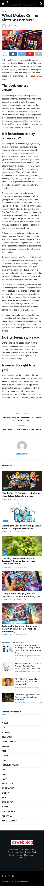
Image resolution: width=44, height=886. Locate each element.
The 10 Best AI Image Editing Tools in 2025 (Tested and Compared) (27, 681)
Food (4, 751)
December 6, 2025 (33, 687)
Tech (4, 797)
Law (3, 769)
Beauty (5, 728)
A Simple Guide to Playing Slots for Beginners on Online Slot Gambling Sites (21, 595)
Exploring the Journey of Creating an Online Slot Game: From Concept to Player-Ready (19, 629)
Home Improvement (11, 765)
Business (6, 732)
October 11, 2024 (20, 600)
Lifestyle (6, 774)
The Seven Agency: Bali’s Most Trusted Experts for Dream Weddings (28, 697)
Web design (7, 816)
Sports (5, 793)
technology (7, 802)
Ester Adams (14, 26)
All (9, 11)
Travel (5, 807)
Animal (5, 723)
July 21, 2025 (19, 499)
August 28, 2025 (33, 703)
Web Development (10, 821)
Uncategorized (9, 811)
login (9, 642)
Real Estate (7, 783)
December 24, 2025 (34, 656)
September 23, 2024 (21, 567)
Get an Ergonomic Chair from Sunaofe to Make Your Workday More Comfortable (28, 666)
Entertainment (9, 741)
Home (4, 11)
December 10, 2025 (34, 672)
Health (5, 755)
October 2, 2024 (20, 532)
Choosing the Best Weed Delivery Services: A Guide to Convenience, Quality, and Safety (18, 561)
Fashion (5, 746)
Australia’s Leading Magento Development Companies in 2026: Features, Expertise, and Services (28, 649)
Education (7, 737)
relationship (8, 788)
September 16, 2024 (21, 635)
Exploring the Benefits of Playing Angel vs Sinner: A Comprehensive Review (21, 527)
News (4, 779)
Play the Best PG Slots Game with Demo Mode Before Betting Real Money (21, 494)
